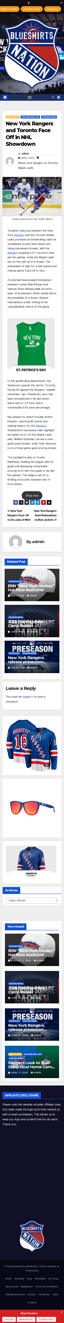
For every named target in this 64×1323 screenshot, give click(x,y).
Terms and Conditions (46, 1286)
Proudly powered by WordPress (21, 1266)
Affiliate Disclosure (15, 1294)
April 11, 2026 (20, 1072)
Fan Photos (44, 1294)
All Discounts (32, 9)
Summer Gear (46, 1319)
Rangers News (49, 117)
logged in (27, 696)
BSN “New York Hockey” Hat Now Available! (31, 587)
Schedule (19, 1278)
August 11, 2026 (21, 960)
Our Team (53, 1278)
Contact (32, 1294)
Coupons (52, 9)
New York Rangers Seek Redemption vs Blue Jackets (45, 515)
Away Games (12, 117)
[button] (53, 97)
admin (25, 153)
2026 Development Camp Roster (26, 623)
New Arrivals (26, 1319)
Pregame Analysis (30, 117)
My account (12, 1286)
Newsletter (40, 1278)
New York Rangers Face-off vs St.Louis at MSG (18, 515)
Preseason (14, 653)
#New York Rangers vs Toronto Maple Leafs (38, 165)
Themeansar (31, 1270)
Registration (27, 1286)
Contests (32, 1302)
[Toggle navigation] (29, 97)
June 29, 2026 (20, 998)
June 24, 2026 (20, 1035)
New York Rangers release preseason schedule (26, 661)
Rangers (19, 235)
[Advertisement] (32, 1169)
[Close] (61, 2)
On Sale (9, 1319)
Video (55, 1294)
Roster (8, 1278)
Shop (29, 1278)
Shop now (32, 495)
